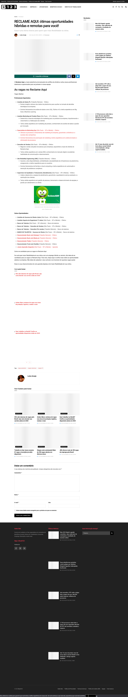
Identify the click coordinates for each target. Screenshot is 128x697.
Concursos (23, 7)
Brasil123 (20, 688)
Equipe (42, 1)
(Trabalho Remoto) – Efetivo (37, 235)
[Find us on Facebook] (116, 7)
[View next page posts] (30, 362)
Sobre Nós (3, 1)
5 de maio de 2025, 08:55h (35, 35)
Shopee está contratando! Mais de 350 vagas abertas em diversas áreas (46, 452)
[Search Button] (126, 7)
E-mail (16, 502)
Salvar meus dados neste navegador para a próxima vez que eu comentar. (36, 510)
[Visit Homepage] (9, 7)
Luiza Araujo (23, 35)
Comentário (18, 473)
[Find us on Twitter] (119, 7)
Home (15, 16)
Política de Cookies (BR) (34, 1)
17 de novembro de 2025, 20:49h (23, 456)
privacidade (92, 695)
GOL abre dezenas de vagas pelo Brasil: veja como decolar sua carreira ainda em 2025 (24, 419)
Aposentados (43, 7)
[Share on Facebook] (69, 76)
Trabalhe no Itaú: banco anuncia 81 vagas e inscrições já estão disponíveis (24, 452)
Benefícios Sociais (56, 7)
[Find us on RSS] (122, 7)
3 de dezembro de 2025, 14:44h (22, 423)
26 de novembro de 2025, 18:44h (45, 423)
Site (49, 502)
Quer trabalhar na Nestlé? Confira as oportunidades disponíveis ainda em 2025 (68, 419)
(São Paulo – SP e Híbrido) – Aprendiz (37, 247)
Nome (16, 495)
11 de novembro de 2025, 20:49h (68, 454)
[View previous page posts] (26, 362)
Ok (87, 695)
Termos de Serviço (23, 1)
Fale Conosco (48, 1)
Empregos (33, 7)
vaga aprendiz (22, 368)
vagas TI (40, 368)
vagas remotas (32, 368)
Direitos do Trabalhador (73, 7)
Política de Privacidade (12, 1)
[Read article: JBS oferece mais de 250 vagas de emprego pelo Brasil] (75, 437)
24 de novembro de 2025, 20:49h (68, 423)
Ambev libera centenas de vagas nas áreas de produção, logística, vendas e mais (47, 419)
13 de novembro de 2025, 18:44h (45, 456)
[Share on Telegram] (78, 76)
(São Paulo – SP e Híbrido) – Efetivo (38, 130)
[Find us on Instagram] (113, 7)
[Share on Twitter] (73, 76)
